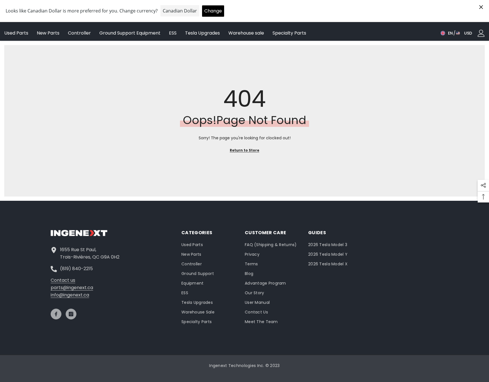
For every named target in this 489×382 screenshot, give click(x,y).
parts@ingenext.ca (72, 287)
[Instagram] (71, 314)
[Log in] (481, 33)
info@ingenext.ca (70, 295)
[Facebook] (56, 314)
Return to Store (244, 150)
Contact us (63, 280)
